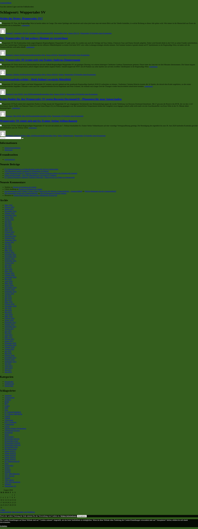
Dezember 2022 (10, 236)
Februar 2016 (9, 355)
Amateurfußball (5, 3)
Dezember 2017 (10, 322)
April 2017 (8, 335)
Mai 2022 (8, 248)
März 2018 (8, 316)
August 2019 (9, 294)
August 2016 (9, 349)
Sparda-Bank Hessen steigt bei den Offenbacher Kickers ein (35, 195)
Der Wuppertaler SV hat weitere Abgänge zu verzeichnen (34, 38)
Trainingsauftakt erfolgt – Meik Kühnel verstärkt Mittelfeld (35, 79)
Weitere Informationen (68, 516)
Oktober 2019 (10, 290)
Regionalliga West (60, 33)
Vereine (7, 478)
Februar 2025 (9, 207)
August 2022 (9, 242)
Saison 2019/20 (51, 55)
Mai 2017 (8, 333)
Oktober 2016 (10, 347)
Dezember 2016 (10, 343)
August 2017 (9, 329)
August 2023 (9, 220)
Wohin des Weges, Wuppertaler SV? (21, 18)
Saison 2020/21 (10, 457)
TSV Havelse (9, 476)
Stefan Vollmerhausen (65, 136)
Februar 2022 (9, 252)
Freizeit (7, 416)
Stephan (8, 33)
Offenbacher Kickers (12, 431)
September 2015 (10, 362)
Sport (6, 463)
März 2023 (8, 230)
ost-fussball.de (10, 159)
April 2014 (8, 368)
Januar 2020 (9, 285)
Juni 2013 (8, 372)
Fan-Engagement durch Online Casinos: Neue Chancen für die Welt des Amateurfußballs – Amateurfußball (43, 191)
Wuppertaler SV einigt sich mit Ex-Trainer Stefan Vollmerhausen (38, 120)
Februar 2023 (9, 232)
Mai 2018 (8, 312)
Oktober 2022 (10, 238)
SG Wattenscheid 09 (12, 461)
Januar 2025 (9, 209)
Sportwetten (9, 386)
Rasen (7, 435)
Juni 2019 (8, 298)
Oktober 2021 (10, 259)
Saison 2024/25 (10, 459)
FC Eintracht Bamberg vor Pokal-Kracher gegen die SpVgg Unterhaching (31, 169)
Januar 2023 (9, 234)
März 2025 (8, 205)
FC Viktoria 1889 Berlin (13, 414)
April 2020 (8, 281)
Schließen (3, 526)
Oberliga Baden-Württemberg (15, 428)
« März (2, 510)
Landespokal (9, 424)
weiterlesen (25, 25)
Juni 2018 (8, 310)
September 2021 (10, 261)
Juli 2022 (8, 244)
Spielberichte (9, 384)
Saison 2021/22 (73, 33)
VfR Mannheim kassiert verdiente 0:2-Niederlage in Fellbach (27, 171)
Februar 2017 (9, 339)
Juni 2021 (8, 265)
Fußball (7, 418)
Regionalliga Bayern (12, 439)
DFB (51, 33)
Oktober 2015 (10, 360)
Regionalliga (9, 437)
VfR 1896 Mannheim (12, 482)
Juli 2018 (8, 308)
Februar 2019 (9, 304)
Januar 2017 (9, 341)
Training (8, 470)
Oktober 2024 (10, 213)
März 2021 (8, 271)
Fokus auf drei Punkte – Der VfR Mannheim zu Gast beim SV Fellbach (30, 175)
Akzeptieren (82, 516)
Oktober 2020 (10, 275)
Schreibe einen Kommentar (102, 33)
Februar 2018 (9, 318)
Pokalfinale (9, 433)
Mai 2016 (8, 353)
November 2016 (10, 345)
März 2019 (8, 302)
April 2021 (8, 269)
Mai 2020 (8, 279)
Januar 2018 (9, 320)
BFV (6, 404)
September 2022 (10, 240)
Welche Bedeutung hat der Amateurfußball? (100, 191)
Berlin (7, 402)
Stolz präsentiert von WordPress (23, 512)
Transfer (8, 472)
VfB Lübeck (9, 480)
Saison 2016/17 (10, 451)
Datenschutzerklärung (12, 148)
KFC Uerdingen (10, 422)
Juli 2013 (8, 370)
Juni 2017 (8, 331)
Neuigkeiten (45, 33)
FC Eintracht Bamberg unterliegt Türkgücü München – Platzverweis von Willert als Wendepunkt (40, 177)
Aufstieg (8, 400)
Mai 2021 (8, 267)
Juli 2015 (8, 364)
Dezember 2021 (10, 255)
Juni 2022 (8, 246)
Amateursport (9, 398)
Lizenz (7, 426)
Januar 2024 (9, 217)
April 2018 (8, 314)
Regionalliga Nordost (12, 443)
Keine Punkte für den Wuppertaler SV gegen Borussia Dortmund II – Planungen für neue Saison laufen (61, 99)
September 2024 (10, 215)
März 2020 (8, 283)
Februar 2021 (9, 273)
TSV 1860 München (12, 474)
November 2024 (10, 211)
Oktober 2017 (10, 325)
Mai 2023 (8, 226)
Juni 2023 (8, 224)
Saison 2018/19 (59, 94)
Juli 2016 (8, 351)
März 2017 (8, 337)
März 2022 (8, 250)
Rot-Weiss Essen (11, 449)
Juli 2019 (8, 296)
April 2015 (8, 366)
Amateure (8, 395)
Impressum (8, 150)
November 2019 (10, 287)
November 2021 (10, 257)
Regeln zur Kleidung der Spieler (24, 187)
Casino (7, 406)
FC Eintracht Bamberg (13, 412)
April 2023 (8, 228)
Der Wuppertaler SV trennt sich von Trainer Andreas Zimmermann (40, 59)
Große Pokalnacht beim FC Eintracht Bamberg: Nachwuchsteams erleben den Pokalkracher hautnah (41, 173)
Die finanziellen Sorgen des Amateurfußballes (21, 193)
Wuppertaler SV (86, 33)
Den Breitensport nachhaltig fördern (53, 193)
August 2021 (9, 263)
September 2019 (10, 292)
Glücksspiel (9, 420)
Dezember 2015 (10, 358)
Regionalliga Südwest (12, 445)
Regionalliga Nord (11, 441)
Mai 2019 (8, 300)
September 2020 (10, 277)
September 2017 (10, 327)
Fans (6, 410)
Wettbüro (8, 484)
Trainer (60, 75)
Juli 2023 (8, 222)
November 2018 (10, 306)
